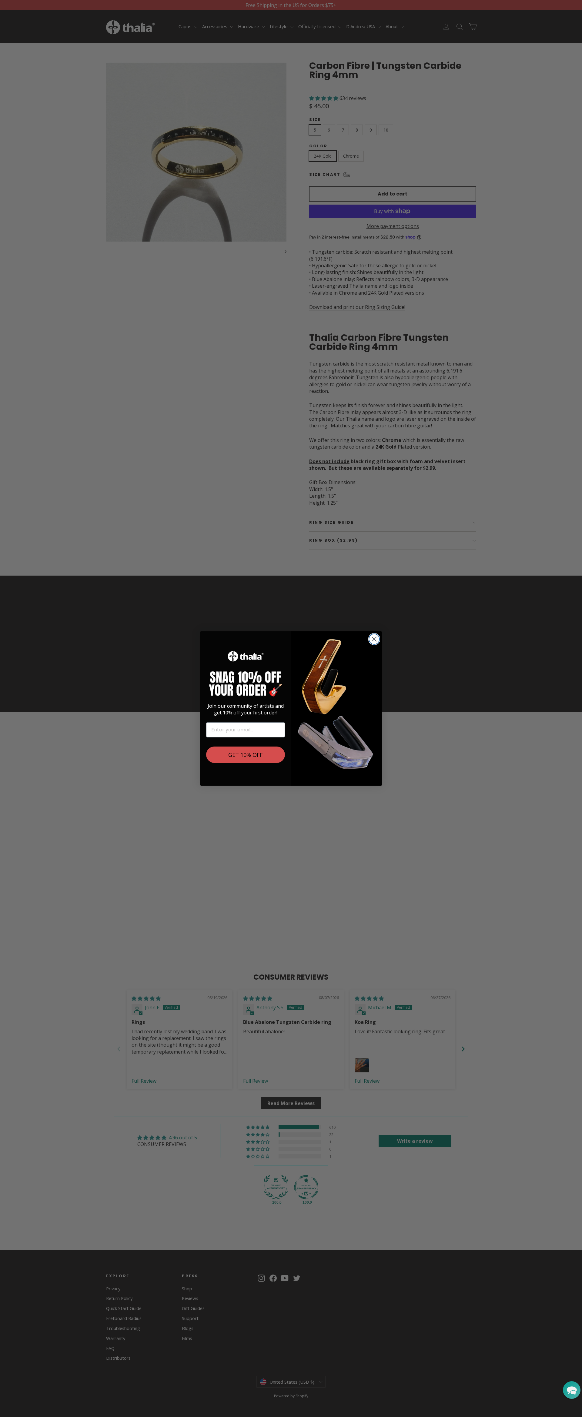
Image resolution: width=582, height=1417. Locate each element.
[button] (571, 1390)
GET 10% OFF (245, 754)
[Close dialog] (374, 639)
